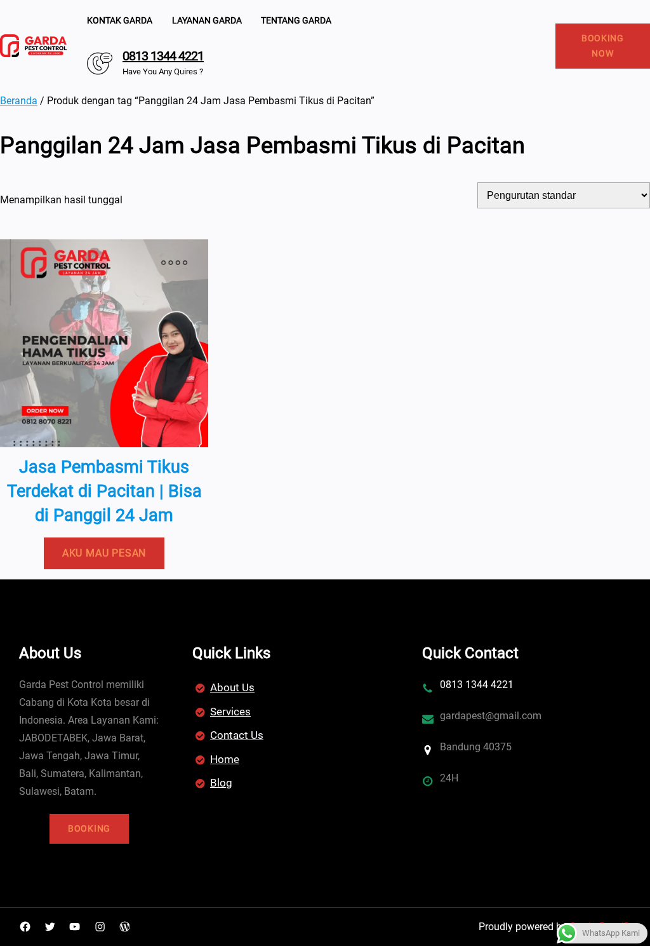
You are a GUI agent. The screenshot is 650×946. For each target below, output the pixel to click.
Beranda (18, 101)
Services (230, 711)
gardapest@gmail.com (490, 716)
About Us (232, 687)
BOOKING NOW (602, 46)
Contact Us (236, 735)
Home (224, 759)
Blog (221, 782)
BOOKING (89, 828)
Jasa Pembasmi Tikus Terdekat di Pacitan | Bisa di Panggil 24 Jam (104, 491)
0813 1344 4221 (163, 56)
